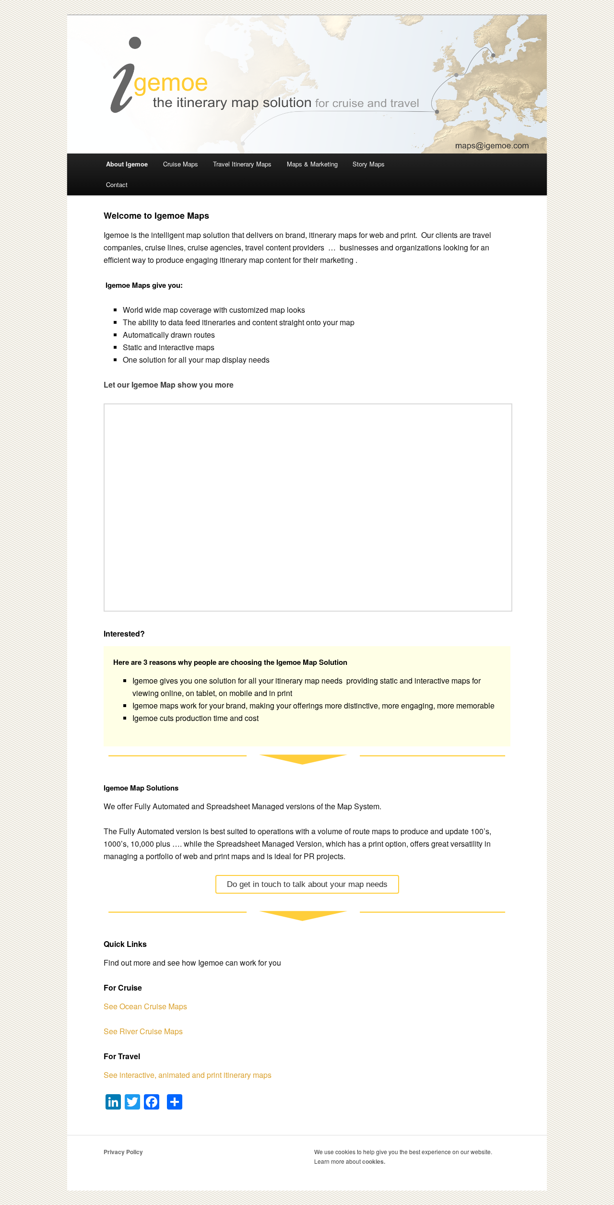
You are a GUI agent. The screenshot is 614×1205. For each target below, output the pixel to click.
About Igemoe (127, 163)
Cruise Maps (180, 163)
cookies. (373, 1161)
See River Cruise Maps (143, 1031)
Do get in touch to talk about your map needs (307, 884)
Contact (117, 184)
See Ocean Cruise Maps (145, 1006)
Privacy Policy (123, 1151)
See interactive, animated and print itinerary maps (188, 1074)
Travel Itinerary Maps (242, 163)
